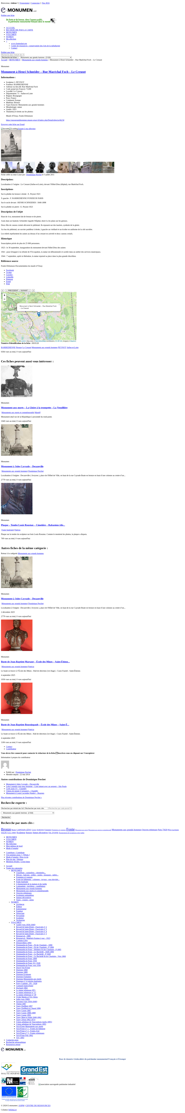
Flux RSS (46, 3)
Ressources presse (13, 1044)
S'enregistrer (24, 3)
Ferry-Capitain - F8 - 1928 (26, 983)
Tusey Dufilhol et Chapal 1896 (28, 1008)
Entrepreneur (21, 909)
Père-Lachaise (173, 830)
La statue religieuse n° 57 (26, 992)
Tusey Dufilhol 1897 (24, 1006)
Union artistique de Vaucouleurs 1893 (31, 1024)
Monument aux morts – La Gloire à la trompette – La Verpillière (34, 407)
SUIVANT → (25, 291)
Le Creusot (26, 347)
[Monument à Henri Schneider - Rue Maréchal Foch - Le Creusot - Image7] (74, 172)
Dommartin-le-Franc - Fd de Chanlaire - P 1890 (35, 947)
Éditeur (19, 907)
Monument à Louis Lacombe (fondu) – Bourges (25, 793)
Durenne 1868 (22, 970)
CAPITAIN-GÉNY (24, 830)
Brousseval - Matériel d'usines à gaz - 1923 (33, 938)
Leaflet (23, 341)
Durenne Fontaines (23, 977)
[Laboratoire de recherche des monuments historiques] (32, 1084)
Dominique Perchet (34, 175)
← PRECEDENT (12, 291)
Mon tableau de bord (14, 846)
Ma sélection (11, 39)
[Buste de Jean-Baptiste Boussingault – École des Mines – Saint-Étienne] (16, 713)
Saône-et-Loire (73, 347)
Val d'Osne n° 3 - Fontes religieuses (30, 1033)
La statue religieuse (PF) (25, 990)
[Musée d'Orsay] (13, 1084)
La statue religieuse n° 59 (26, 995)
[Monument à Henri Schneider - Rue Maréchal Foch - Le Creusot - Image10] (108, 172)
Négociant (20, 913)
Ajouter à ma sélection (26, 129)
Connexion (35, 3)
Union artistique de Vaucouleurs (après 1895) (34, 1022)
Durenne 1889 (22, 972)
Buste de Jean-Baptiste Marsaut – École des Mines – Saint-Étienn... (35, 661)
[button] (38, 314)
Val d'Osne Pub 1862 (24, 1035)
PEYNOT (62, 347)
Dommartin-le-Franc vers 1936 (28, 965)
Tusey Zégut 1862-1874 (25, 1020)
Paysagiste (20, 916)
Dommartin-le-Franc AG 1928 (28, 963)
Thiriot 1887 (21, 1004)
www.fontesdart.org (19, 43)
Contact (14, 48)
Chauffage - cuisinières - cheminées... (31, 873)
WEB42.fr (12, 1110)
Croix (34, 830)
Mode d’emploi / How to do (17, 857)
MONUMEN (11, 32)
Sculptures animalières (25, 895)
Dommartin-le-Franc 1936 (26, 961)
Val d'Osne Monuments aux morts (29, 1026)
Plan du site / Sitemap (14, 859)
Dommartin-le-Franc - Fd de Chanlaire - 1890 (34, 945)
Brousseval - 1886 (23, 936)
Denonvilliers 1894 (23, 943)
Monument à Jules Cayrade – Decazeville (22, 466)
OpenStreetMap (40, 341)
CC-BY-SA (58, 341)
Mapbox (73, 341)
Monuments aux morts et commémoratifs (18, 412)
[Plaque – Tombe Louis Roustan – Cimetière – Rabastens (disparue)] (16, 514)
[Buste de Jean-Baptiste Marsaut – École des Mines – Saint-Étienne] (16, 650)
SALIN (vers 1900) (8, 833)
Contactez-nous (12, 1040)
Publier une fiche (7, 15)
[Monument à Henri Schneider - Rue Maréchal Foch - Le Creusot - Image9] (97, 172)
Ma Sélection (11, 844)
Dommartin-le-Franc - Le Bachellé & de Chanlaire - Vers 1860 (41, 956)
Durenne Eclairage (23, 974)
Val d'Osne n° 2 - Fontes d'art (27, 1031)
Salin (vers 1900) (23, 999)
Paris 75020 (162, 830)
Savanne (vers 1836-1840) (26, 1001)
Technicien (20, 920)
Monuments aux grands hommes (35, 60)
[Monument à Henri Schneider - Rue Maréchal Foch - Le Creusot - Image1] (6, 172)
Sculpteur (21, 832)
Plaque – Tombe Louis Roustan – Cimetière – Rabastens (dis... (33, 525)
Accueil (4, 60)
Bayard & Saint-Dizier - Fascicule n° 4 (31, 931)
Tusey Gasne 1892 (23, 1015)
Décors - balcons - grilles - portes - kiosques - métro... (37, 875)
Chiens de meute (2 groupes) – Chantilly (22, 791)
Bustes (14, 830)
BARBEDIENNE (8, 347)
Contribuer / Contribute (15, 853)
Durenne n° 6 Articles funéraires (29, 981)
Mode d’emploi (12, 848)
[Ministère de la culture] (23, 1084)
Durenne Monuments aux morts (28, 979)
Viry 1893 (20, 1038)
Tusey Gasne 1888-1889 (26, 1013)
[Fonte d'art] (3, 1084)
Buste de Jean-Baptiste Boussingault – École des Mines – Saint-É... (35, 724)
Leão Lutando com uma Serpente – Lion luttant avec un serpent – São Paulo (36, 786)
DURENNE (40, 830)
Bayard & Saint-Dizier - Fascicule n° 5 (31, 934)
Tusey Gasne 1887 (23, 1011)
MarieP (38, 412)
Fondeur (19, 911)
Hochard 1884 (22, 988)
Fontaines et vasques (59, 830)
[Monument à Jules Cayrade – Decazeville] (16, 455)
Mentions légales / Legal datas (18, 862)
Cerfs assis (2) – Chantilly (16, 789)
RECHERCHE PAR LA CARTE (19, 30)
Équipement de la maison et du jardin (71, 833)
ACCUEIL (10, 28)
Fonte (70, 829)
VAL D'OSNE (53, 833)
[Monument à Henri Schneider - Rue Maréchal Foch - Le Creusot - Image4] (40, 172)
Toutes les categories (14, 868)
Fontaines (47, 830)
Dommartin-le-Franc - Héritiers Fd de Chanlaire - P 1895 (38, 949)
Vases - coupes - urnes (25, 900)
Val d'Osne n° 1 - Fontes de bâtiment (30, 1029)
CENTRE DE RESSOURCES (38, 1105)
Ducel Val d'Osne (23, 968)
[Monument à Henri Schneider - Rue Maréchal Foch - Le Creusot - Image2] (18, 172)
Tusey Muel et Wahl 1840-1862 (28, 1017)
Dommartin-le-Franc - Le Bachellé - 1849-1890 (35, 952)
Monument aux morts (81, 830)
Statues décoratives (40, 833)
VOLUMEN (11, 34)
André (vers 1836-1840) (25, 925)
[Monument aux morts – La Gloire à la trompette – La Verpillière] (16, 396)
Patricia (17, 530)
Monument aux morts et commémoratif (99, 830)
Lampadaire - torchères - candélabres (30, 886)
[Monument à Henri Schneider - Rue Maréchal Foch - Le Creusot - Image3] (29, 172)
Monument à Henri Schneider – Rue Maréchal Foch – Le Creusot (43, 71)
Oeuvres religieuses (149, 830)
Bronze (19, 347)
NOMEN (10, 37)
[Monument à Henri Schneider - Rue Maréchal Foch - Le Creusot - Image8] (86, 172)
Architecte (20, 904)
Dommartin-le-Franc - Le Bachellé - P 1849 (33, 954)
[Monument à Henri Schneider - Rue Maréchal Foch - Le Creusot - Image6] (63, 172)
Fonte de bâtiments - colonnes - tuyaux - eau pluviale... (38, 879)
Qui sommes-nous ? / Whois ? (18, 855)
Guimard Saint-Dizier (24, 986)
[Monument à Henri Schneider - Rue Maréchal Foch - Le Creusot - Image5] (52, 172)
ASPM (21, 1105)
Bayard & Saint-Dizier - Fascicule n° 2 (31, 927)
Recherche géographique (16, 1042)
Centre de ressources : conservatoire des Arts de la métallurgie (35, 46)
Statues (29, 832)
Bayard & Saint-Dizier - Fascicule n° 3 (31, 929)
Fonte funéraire (8, 530)
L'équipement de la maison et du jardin (31, 884)
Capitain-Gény (22, 940)
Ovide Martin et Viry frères (27, 997)
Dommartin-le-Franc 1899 (26, 959)
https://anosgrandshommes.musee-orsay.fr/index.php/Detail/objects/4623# (35, 120)
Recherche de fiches (9, 57)
